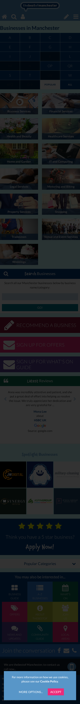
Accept (55, 692)
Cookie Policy (49, 681)
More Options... (31, 692)
